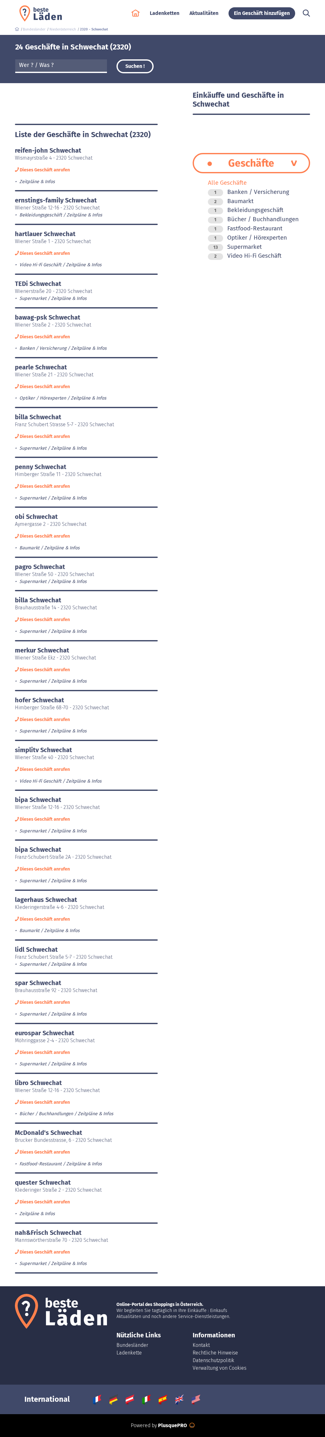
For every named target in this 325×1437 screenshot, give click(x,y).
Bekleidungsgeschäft (248, 210)
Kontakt (201, 1345)
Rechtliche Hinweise (215, 1353)
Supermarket (237, 246)
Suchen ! (135, 66)
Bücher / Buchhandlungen (256, 219)
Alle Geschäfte (227, 182)
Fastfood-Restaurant (248, 228)
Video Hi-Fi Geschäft (248, 255)
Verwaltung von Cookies (219, 1368)
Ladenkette (129, 1353)
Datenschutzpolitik (213, 1360)
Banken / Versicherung (251, 191)
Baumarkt (234, 201)
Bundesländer (132, 1345)
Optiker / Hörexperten (250, 237)
